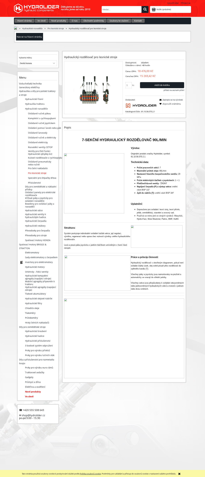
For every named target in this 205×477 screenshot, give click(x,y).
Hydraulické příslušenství (37, 340)
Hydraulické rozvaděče (36, 108)
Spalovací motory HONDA (37, 240)
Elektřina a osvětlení (35, 386)
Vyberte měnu (25, 58)
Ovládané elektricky (38, 142)
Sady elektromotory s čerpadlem (41, 257)
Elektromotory (32, 252)
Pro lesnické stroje (37, 173)
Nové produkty (33, 391)
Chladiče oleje (32, 308)
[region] (102, 441)
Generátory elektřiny (29, 87)
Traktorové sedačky (34, 372)
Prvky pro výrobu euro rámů (39, 367)
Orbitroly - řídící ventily (36, 271)
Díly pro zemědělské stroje (32, 327)
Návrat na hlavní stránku (29, 36)
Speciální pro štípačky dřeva (42, 177)
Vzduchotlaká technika (30, 83)
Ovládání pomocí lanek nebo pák (44, 128)
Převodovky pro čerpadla (37, 230)
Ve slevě (29, 396)
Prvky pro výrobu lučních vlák (39, 355)
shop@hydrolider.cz (33, 415)
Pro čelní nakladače (38, 168)
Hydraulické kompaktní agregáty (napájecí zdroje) (38, 277)
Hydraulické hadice (34, 336)
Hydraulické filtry (33, 303)
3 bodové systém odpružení (39, 345)
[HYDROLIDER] (141, 105)
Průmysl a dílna (33, 382)
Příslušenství (34, 182)
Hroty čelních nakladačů (37, 322)
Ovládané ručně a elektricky (42, 137)
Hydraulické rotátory (35, 225)
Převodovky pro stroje (36, 235)
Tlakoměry (30, 313)
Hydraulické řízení (34, 99)
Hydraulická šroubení (36, 331)
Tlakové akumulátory (35, 293)
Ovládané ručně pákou (39, 113)
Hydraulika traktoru (35, 103)
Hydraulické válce (34, 210)
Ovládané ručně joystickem (41, 123)
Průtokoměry (31, 317)
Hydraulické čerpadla (35, 220)
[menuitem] (24, 21)
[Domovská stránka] (53, 10)
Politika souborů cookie (90, 473)
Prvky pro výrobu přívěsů (37, 350)
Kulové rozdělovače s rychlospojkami (46, 157)
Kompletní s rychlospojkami (42, 118)
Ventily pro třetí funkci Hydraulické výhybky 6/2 (40, 152)
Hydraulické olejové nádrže (38, 298)
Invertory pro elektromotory (39, 262)
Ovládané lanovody (37, 132)
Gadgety (29, 377)
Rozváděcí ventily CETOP (40, 147)
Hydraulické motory (35, 267)
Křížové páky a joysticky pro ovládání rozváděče (39, 199)
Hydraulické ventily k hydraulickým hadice (35, 216)
